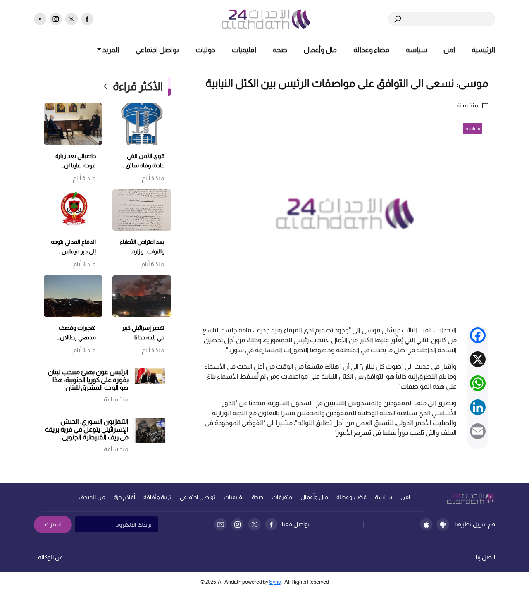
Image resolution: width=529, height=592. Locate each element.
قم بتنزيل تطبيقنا (475, 524)
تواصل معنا (296, 524)
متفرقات (282, 497)
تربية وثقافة (157, 497)
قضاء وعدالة (371, 50)
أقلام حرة (124, 497)
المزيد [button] (110, 50)
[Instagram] (237, 524)
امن (449, 50)
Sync (275, 582)
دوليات (205, 50)
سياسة (416, 50)
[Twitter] (254, 524)
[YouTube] (220, 524)
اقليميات (244, 50)
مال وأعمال (320, 50)
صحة (280, 50)
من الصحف (92, 497)
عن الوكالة (50, 557)
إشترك (53, 524)
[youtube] (40, 19)
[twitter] (71, 19)
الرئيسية (483, 50)
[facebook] (87, 19)
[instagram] (56, 19)
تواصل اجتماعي (157, 50)
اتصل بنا (485, 557)
